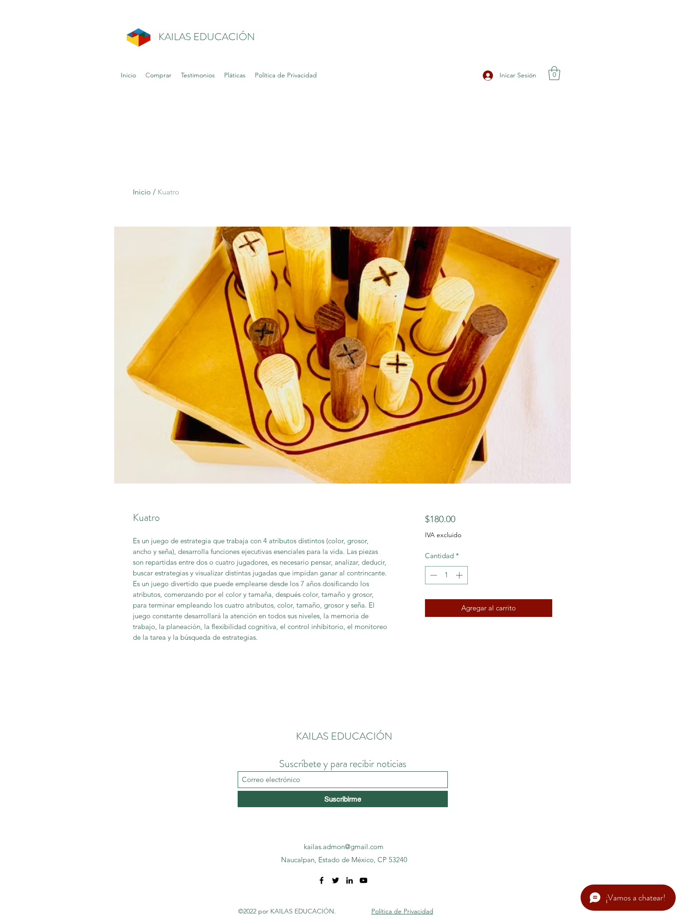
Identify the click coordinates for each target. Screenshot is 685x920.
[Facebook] (321, 880)
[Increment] (460, 575)
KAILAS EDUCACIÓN (206, 36)
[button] (554, 73)
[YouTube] (363, 880)
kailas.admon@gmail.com (344, 846)
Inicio (142, 191)
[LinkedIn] (349, 880)
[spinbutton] (446, 575)
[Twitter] (335, 880)
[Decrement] (432, 575)
